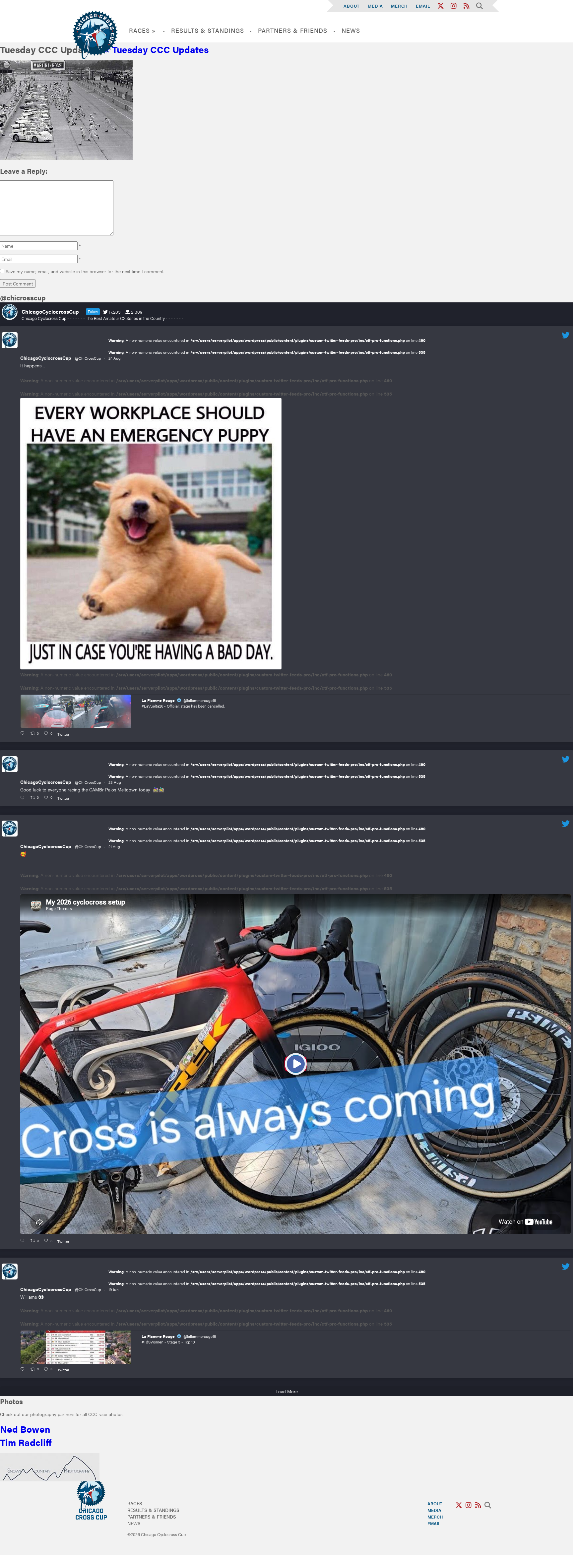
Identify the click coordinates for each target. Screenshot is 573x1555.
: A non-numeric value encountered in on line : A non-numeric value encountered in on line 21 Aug (266, 837)
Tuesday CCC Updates (156, 49)
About (352, 6)
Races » (142, 30)
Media (375, 6)
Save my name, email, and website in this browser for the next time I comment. (85, 271)
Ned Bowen (25, 1428)
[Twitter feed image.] (151, 533)
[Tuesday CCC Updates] (66, 158)
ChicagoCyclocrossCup (45, 357)
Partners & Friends (292, 30)
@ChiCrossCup (88, 358)
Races (134, 1503)
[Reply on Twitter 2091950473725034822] (24, 733)
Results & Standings (207, 30)
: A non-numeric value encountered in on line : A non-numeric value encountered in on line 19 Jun (266, 1280)
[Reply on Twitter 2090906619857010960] (24, 1240)
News (351, 30)
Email (423, 6)
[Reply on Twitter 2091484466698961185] (24, 797)
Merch (399, 6)
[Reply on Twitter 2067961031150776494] (24, 1369)
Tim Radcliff (26, 1442)
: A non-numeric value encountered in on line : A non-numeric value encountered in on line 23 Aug (266, 773)
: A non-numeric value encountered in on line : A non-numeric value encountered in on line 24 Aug (266, 349)
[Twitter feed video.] (295, 1064)
